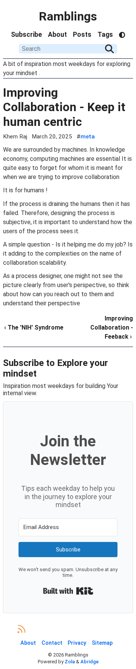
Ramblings (68, 16)
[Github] (87, 629)
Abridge (89, 661)
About (57, 34)
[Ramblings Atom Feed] (21, 629)
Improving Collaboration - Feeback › (111, 327)
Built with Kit (68, 591)
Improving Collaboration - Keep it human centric (64, 107)
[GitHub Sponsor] (114, 629)
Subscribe (26, 34)
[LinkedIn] (61, 629)
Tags (105, 34)
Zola (70, 661)
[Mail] (34, 629)
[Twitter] (48, 629)
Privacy (77, 643)
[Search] (109, 48)
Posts (82, 34)
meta (87, 136)
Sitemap (102, 643)
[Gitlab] (74, 629)
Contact (52, 643)
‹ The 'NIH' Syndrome (33, 327)
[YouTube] (101, 629)
